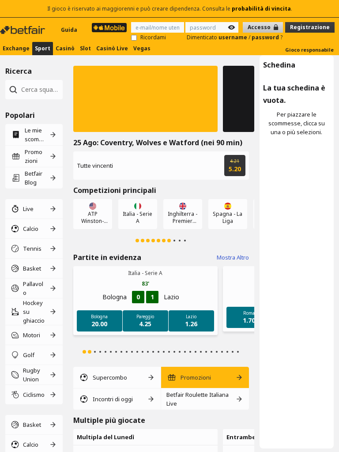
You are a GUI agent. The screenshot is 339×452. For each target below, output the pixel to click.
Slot (85, 48)
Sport (42, 48)
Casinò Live (112, 48)
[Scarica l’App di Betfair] (109, 27)
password (266, 37)
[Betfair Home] (23, 30)
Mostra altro (233, 257)
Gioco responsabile (309, 49)
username (233, 37)
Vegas (142, 48)
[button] (145, 99)
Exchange (16, 48)
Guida (69, 30)
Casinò (65, 48)
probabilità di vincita (261, 8)
